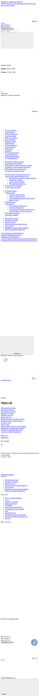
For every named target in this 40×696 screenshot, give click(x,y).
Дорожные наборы (15, 180)
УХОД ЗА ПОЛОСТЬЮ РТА (15, 230)
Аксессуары (9, 226)
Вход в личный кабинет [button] (13, 498)
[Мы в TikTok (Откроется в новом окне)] (16, 336)
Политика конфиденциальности (20, 240)
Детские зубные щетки (17, 196)
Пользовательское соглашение (15, 515)
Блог (11, 239)
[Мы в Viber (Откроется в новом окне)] (16, 320)
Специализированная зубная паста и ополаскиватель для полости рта (22, 210)
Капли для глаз (10, 222)
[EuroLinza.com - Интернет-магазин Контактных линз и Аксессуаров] (10, 451)
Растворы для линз (11, 220)
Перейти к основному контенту (12, 2)
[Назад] (1, 434)
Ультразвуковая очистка (17, 184)
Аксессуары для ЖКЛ (16, 182)
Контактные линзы (11, 218)
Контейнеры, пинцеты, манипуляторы (22, 178)
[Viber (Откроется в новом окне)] (16, 304)
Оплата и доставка (11, 233)
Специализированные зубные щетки (22, 198)
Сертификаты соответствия (14, 509)
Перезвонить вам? (7, 29)
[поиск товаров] (17, 40)
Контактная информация (13, 507)
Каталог (34, 240)
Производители (18, 239)
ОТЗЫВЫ (9, 235)
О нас (3, 233)
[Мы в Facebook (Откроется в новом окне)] (16, 256)
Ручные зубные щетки (17, 195)
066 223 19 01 (5, 27)
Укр (6, 359)
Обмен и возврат (11, 503)
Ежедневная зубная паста (18, 206)
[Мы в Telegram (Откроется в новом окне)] (16, 288)
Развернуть (5, 437)
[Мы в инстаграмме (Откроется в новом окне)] (16, 272)
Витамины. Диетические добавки (17, 228)
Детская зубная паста (16, 208)
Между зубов (13, 200)
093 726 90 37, (6, 25)
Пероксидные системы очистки (16, 224)
